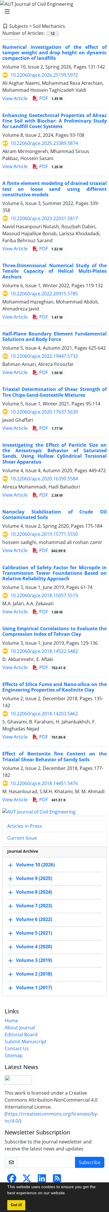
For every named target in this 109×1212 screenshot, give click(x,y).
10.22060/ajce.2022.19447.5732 (44, 356)
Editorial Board (21, 1034)
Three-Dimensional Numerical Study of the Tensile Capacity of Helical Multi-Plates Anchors (54, 271)
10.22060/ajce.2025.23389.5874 (44, 143)
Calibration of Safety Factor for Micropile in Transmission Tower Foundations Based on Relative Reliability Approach (54, 573)
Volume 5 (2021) (34, 933)
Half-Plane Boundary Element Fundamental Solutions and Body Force (54, 336)
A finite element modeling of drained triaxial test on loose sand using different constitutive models (54, 188)
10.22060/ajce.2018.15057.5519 (44, 595)
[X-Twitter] (27, 1180)
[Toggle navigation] (53, 12)
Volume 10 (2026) (35, 865)
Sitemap (14, 1055)
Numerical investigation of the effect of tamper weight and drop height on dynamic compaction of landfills (54, 52)
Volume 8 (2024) (34, 892)
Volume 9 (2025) (34, 878)
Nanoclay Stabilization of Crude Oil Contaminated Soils (54, 514)
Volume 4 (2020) (34, 947)
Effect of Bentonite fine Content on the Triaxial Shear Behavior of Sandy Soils (54, 756)
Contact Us (17, 1048)
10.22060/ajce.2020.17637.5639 (44, 412)
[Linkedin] (42, 1180)
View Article (15, 98)
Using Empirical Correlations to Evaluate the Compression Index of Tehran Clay (54, 631)
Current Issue (22, 838)
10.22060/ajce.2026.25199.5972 (44, 75)
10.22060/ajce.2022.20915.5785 (44, 293)
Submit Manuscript (26, 1041)
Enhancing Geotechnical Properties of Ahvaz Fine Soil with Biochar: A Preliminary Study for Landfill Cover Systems (54, 121)
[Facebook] (12, 1180)
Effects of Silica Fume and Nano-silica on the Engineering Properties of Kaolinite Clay (54, 687)
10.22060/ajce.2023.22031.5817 (44, 218)
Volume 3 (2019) (34, 960)
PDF (50, 98)
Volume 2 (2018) (34, 974)
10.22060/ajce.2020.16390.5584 (44, 478)
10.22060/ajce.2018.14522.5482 (44, 651)
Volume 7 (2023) (34, 906)
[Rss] (57, 1180)
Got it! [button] (16, 1205)
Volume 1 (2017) (34, 988)
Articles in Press (24, 826)
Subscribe (90, 1162)
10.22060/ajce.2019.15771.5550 (44, 534)
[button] (68, 1194)
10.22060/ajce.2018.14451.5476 (44, 783)
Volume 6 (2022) (34, 919)
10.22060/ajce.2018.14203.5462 (44, 713)
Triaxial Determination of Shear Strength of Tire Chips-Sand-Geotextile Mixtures (54, 392)
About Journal (20, 1027)
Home (11, 1020)
